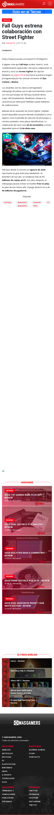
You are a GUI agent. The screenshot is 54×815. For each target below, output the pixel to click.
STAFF (32, 753)
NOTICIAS (6, 757)
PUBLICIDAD (8, 798)
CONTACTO (34, 757)
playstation (22, 206)
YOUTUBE (33, 798)
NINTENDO (7, 767)
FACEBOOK (34, 794)
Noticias (7, 20)
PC (48, 202)
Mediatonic (22, 202)
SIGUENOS (7, 801)
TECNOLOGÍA (8, 778)
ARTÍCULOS (7, 753)
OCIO (4, 782)
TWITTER (33, 790)
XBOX (4, 771)
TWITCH (33, 805)
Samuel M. (10, 43)
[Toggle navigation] (50, 4)
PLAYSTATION (8, 764)
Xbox (35, 206)
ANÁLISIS (6, 750)
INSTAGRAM (34, 801)
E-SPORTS (6, 775)
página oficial (19, 75)
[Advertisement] (27, 353)
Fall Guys (7, 202)
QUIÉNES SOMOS (37, 750)
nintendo (37, 202)
